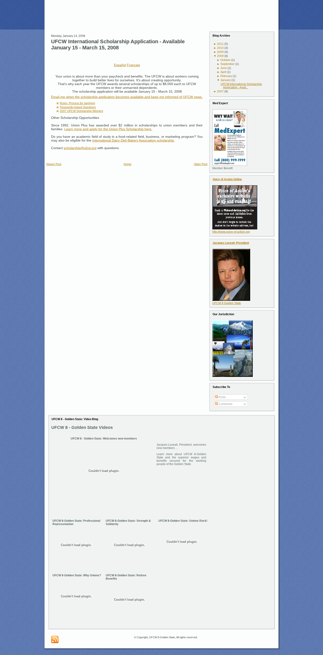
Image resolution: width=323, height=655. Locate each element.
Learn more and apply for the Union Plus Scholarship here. (108, 129)
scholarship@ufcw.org (80, 148)
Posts (222, 397)
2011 (220, 44)
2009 (220, 52)
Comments (225, 404)
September (227, 64)
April (223, 72)
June (223, 68)
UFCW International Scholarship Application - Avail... (241, 85)
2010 (220, 48)
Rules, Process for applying (77, 103)
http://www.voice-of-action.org (231, 231)
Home (127, 164)
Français (133, 65)
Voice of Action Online (227, 179)
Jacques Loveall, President (231, 243)
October (225, 60)
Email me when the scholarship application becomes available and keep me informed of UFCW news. (127, 97)
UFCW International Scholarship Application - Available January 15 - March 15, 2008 (118, 45)
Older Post (200, 164)
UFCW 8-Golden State (226, 303)
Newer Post (53, 164)
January (225, 80)
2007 (220, 91)
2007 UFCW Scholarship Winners (81, 111)
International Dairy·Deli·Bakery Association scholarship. (133, 140)
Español (120, 65)
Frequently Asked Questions (78, 107)
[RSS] (55, 639)
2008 (220, 56)
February (226, 76)
